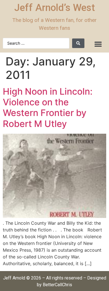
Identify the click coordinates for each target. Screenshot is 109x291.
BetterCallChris (57, 284)
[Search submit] (78, 43)
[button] (98, 44)
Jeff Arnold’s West (54, 7)
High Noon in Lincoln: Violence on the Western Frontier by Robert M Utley (48, 107)
